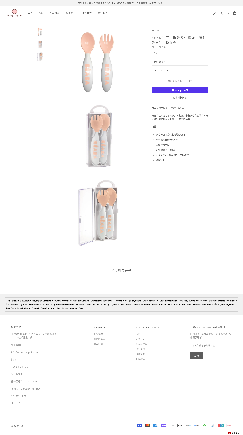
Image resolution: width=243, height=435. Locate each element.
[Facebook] (12, 402)
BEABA (156, 30)
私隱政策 (140, 359)
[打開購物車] (234, 13)
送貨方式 (87, 13)
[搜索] (221, 13)
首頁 (30, 13)
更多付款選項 (180, 97)
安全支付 (140, 349)
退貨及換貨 (141, 343)
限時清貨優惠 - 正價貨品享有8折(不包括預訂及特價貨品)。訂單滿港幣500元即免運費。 (121, 3)
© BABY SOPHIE (20, 426)
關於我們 (103, 13)
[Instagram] (19, 402)
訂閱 (196, 355)
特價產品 (71, 13)
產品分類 (55, 13)
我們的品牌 (99, 338)
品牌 (41, 13)
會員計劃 (98, 343)
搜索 (138, 333)
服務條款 (140, 354)
